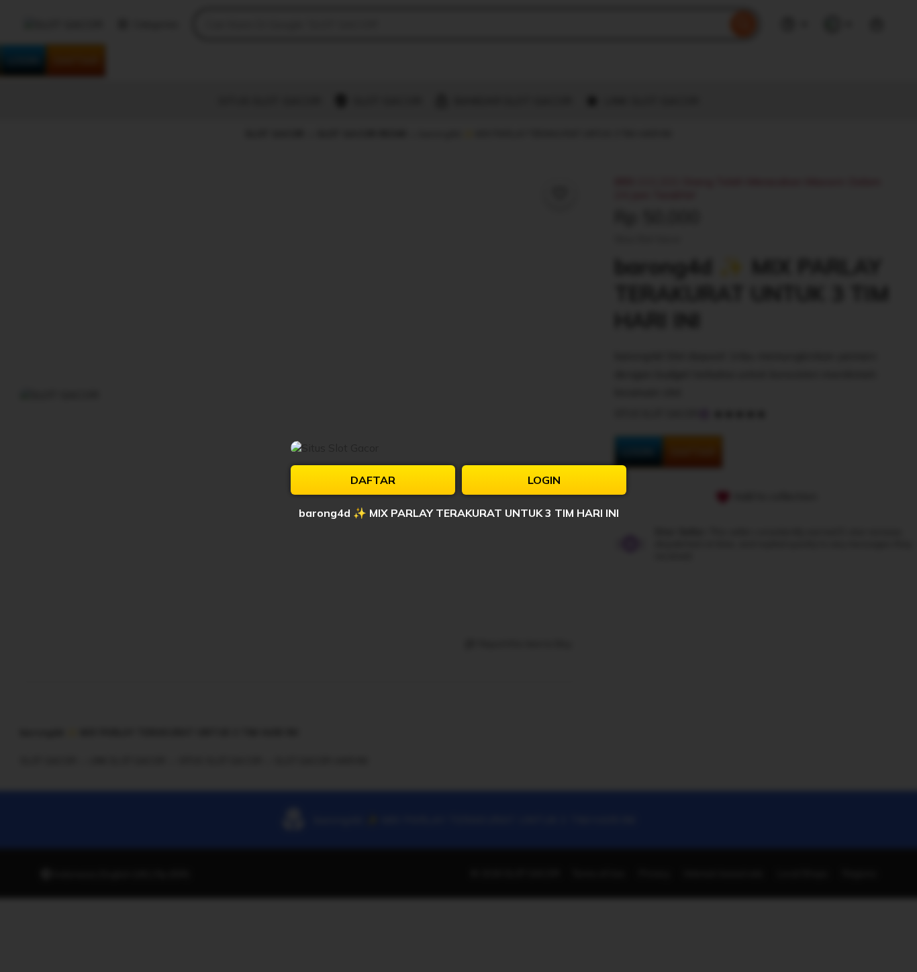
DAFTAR (372, 480)
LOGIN (544, 480)
